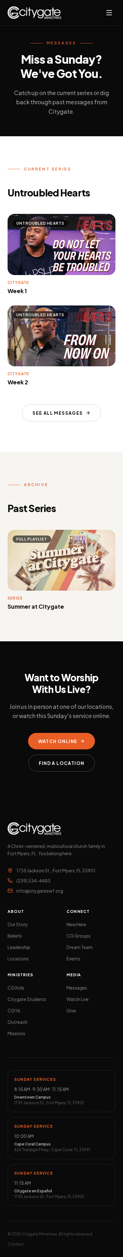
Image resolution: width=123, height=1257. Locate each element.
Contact (16, 1244)
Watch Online (58, 741)
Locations (18, 958)
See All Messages (57, 413)
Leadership (19, 947)
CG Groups (79, 936)
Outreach (17, 1022)
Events (73, 958)
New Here (76, 924)
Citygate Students (27, 999)
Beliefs (15, 936)
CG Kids (16, 988)
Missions (16, 1033)
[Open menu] (109, 12)
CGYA (14, 1010)
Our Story (18, 924)
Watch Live (78, 999)
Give (71, 1010)
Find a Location (62, 763)
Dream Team (80, 947)
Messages (77, 988)
